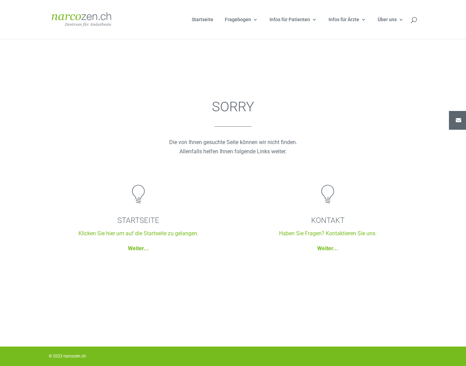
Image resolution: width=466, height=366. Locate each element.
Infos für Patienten (290, 19)
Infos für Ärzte (344, 19)
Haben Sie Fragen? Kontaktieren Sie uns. (328, 233)
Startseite (202, 19)
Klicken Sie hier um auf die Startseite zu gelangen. (138, 233)
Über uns (387, 19)
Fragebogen (238, 19)
